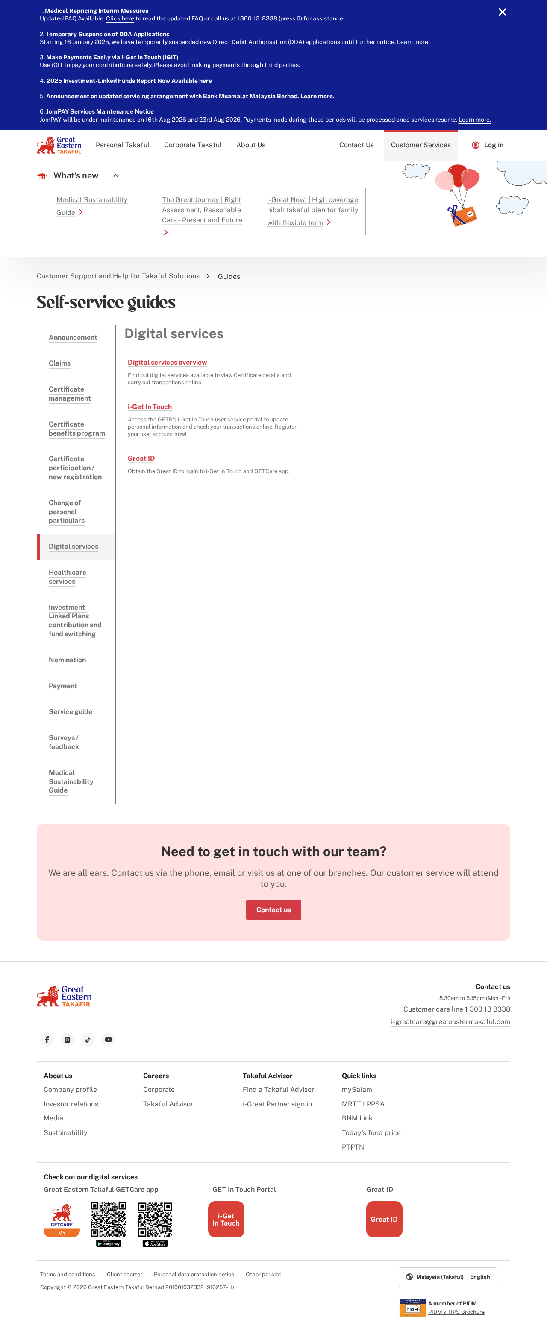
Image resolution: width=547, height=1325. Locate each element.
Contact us (273, 910)
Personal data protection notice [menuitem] (194, 1274)
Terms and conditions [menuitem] (67, 1274)
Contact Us (356, 145)
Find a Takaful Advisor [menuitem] (278, 1089)
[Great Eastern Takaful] (59, 145)
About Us (250, 145)
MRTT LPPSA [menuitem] (363, 1104)
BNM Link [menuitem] (357, 1118)
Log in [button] (493, 145)
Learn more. (475, 119)
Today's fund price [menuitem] (371, 1133)
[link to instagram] (67, 1040)
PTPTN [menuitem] (353, 1147)
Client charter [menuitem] (124, 1274)
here (205, 80)
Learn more (412, 41)
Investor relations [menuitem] (71, 1104)
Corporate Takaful (193, 145)
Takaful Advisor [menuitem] (168, 1104)
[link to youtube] (108, 1040)
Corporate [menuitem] (159, 1089)
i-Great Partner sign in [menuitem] (277, 1104)
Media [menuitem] (53, 1118)
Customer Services (421, 145)
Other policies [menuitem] (264, 1274)
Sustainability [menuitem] (66, 1133)
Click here (120, 18)
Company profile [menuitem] (70, 1089)
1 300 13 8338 (487, 1009)
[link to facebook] (47, 1040)
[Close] (502, 12)
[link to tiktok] (88, 1040)
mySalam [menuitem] (357, 1089)
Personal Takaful (123, 145)
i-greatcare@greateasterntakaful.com (450, 1022)
